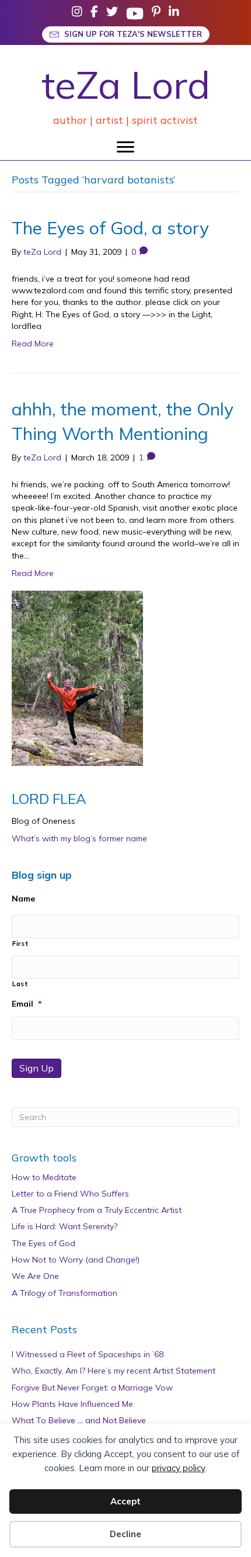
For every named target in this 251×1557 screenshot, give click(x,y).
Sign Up (36, 1068)
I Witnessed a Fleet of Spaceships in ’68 (87, 1354)
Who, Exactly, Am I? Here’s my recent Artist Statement (113, 1370)
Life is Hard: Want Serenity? (64, 1226)
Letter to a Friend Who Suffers (70, 1193)
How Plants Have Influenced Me (72, 1404)
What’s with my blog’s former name (79, 838)
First (20, 943)
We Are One (35, 1276)
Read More (33, 343)
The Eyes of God (43, 1243)
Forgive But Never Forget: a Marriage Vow (92, 1387)
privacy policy (178, 1467)
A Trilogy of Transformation (64, 1293)
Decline (125, 1533)
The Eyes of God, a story (110, 228)
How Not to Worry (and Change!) (76, 1259)
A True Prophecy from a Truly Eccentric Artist (97, 1210)
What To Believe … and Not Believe (79, 1420)
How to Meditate (44, 1177)
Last (20, 984)
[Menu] (125, 147)
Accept (125, 1501)
